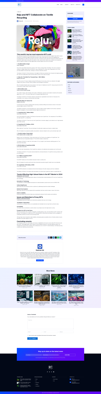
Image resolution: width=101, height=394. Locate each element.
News (61, 4)
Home (58, 4)
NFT (20, 11)
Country (66, 4)
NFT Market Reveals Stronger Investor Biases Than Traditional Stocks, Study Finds (76, 303)
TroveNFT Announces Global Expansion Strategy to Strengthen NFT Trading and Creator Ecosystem (77, 47)
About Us (72, 4)
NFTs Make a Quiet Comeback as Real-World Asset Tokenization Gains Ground (59, 303)
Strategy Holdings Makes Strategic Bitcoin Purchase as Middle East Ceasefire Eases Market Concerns (77, 58)
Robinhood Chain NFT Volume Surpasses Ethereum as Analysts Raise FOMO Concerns (77, 41)
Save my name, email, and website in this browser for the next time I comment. (42, 335)
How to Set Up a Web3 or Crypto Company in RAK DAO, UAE (77, 35)
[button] (83, 4)
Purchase (70, 76)
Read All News (40, 260)
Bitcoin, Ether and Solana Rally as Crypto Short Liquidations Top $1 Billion (77, 30)
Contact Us (78, 4)
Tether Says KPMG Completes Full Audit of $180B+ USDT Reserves (76, 52)
